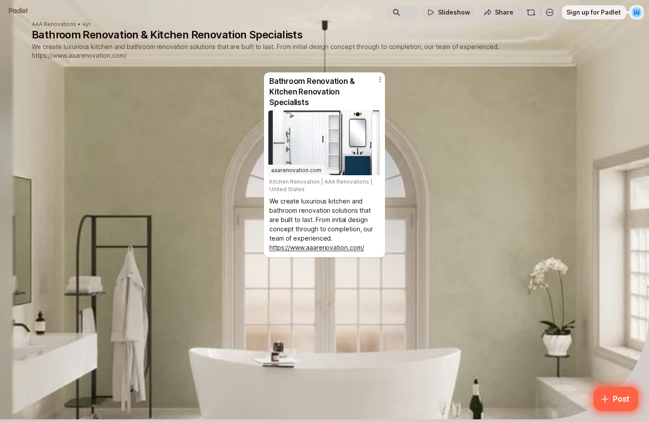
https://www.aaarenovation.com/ (79, 55)
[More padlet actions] (549, 12)
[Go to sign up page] (637, 12)
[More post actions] (380, 79)
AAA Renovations (54, 24)
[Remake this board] (531, 12)
